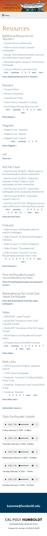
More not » (7, 158)
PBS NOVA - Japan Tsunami (17, 316)
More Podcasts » (9, 266)
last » (41, 72)
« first (5, 72)
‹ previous (15, 72)
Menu (6, 15)
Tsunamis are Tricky (13, 98)
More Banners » (9, 117)
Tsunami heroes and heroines (18, 43)
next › (34, 72)
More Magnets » (9, 145)
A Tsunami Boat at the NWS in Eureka (22, 342)
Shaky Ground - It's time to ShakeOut (21, 244)
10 (16, 212)
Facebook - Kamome (13, 392)
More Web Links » (10, 399)
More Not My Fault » (11, 216)
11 (20, 212)
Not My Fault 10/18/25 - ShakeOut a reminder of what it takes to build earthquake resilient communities (20, 181)
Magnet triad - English (15, 138)
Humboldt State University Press (23, 524)
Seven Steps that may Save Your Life (21, 106)
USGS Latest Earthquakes (16, 373)
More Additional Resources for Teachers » (20, 76)
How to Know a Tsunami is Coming (20, 102)
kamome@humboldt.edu (23, 506)
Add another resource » (12, 408)
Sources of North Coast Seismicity (20, 69)
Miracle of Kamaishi (13, 93)
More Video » (8, 353)
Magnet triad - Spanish (15, 133)
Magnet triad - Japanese (16, 129)
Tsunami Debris (11, 89)
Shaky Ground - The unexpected (19, 248)
